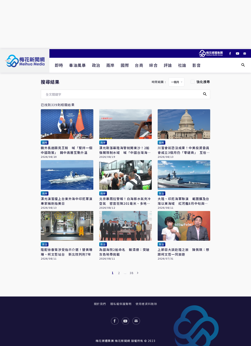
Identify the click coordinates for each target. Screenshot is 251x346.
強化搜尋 (203, 82)
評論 (168, 65)
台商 (139, 65)
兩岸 (110, 65)
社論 (182, 65)
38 (131, 273)
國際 (125, 65)
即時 (59, 65)
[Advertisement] (125, 24)
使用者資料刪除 (146, 304)
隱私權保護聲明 (121, 304)
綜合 (153, 65)
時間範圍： (159, 82)
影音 (196, 65)
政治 (96, 65)
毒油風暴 (77, 65)
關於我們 (100, 304)
